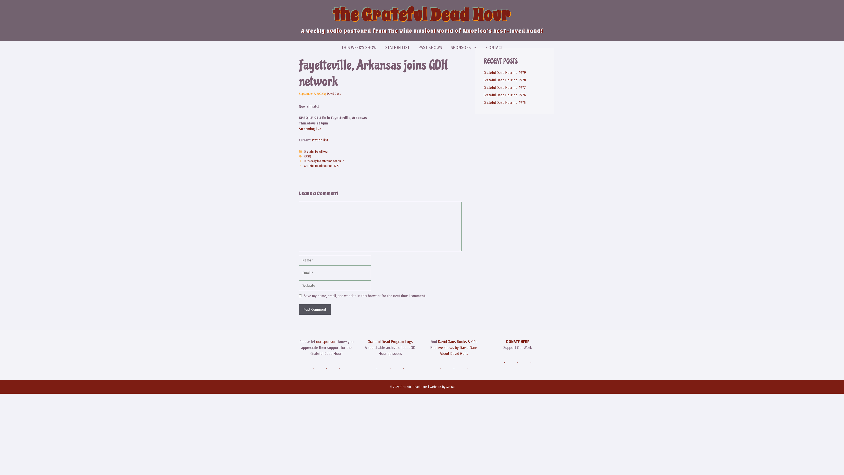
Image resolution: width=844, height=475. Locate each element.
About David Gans (454, 353)
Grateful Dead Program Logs (390, 341)
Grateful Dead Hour (316, 151)
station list (319, 140)
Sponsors (461, 47)
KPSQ (307, 156)
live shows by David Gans (457, 347)
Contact (494, 47)
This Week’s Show (359, 47)
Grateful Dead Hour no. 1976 (505, 95)
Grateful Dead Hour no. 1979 (505, 72)
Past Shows (430, 47)
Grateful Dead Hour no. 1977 (505, 87)
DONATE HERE (517, 341)
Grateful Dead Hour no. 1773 (322, 166)
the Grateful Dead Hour (422, 14)
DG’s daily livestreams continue (324, 161)
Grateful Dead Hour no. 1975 (505, 102)
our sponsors (326, 341)
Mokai (450, 387)
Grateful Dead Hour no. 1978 (505, 80)
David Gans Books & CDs (457, 341)
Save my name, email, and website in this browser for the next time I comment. (365, 296)
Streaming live (310, 129)
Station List (397, 47)
